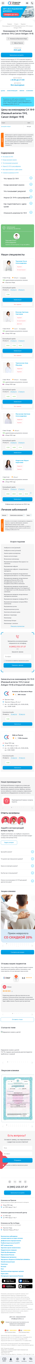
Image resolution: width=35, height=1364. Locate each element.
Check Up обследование (8, 1252)
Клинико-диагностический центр (14, 1212)
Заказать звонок (17, 665)
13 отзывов (22, 328)
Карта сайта (4, 1273)
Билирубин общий (5, 126)
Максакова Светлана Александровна (23, 415)
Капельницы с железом (11, 623)
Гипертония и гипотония (16, 515)
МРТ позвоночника (7, 1245)
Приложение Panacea (7, 1254)
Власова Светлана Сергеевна (22, 313)
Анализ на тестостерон (10, 556)
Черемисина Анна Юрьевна (22, 364)
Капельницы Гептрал (10, 620)
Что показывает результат (10, 163)
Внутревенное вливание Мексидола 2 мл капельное (16, 562)
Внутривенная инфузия (11, 566)
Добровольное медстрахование (11, 1240)
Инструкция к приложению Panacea (12, 1276)
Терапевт (19, 266)
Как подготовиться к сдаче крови (12, 169)
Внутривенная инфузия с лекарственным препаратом (16, 570)
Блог (2, 1269)
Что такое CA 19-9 (8, 156)
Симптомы (4, 1264)
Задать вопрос (9, 842)
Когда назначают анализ (10, 160)
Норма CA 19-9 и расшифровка (12, 166)
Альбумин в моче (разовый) (12, 547)
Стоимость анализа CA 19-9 (10, 172)
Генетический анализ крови (12, 612)
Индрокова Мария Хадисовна (22, 461)
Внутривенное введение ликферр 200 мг (16, 599)
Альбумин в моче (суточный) (12, 550)
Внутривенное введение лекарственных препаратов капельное (16, 595)
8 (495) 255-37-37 (32, 3)
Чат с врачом (17, 304)
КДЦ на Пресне (18, 43)
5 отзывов (23, 278)
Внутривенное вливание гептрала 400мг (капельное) (16, 602)
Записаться (17, 300)
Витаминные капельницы (11, 559)
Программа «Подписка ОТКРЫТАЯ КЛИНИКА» (15, 1259)
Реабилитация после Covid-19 (10, 1243)
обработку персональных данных (21, 660)
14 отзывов (23, 379)
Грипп (28, 515)
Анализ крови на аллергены (12, 553)
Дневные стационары (10, 615)
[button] (31, 493)
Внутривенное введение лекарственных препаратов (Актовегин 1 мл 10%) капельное (17, 574)
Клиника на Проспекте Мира (18, 38)
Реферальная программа (8, 1257)
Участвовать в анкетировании (17, 1325)
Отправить (17, 1160)
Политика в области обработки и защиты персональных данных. (17, 1345)
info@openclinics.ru (17, 1319)
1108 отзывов (23, 738)
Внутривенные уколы (10, 606)
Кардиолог (20, 368)
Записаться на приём (17, 55)
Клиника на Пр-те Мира (10, 1223)
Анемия (4, 515)
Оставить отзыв (17, 1019)
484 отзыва (22, 694)
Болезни (3, 1266)
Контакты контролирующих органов (12, 1271)
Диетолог (19, 323)
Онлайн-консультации (8, 1262)
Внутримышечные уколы (11, 609)
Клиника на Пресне (8, 1200)
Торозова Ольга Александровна (21, 262)
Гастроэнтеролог (21, 269)
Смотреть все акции (17, 952)
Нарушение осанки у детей (10, 1050)
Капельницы (7, 617)
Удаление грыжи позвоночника (11, 1247)
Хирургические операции (9, 1250)
